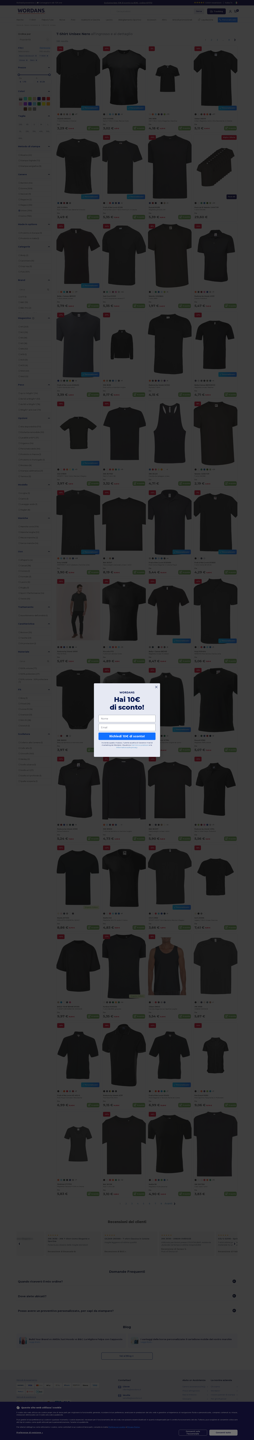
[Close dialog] (156, 687)
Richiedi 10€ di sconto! (127, 736)
